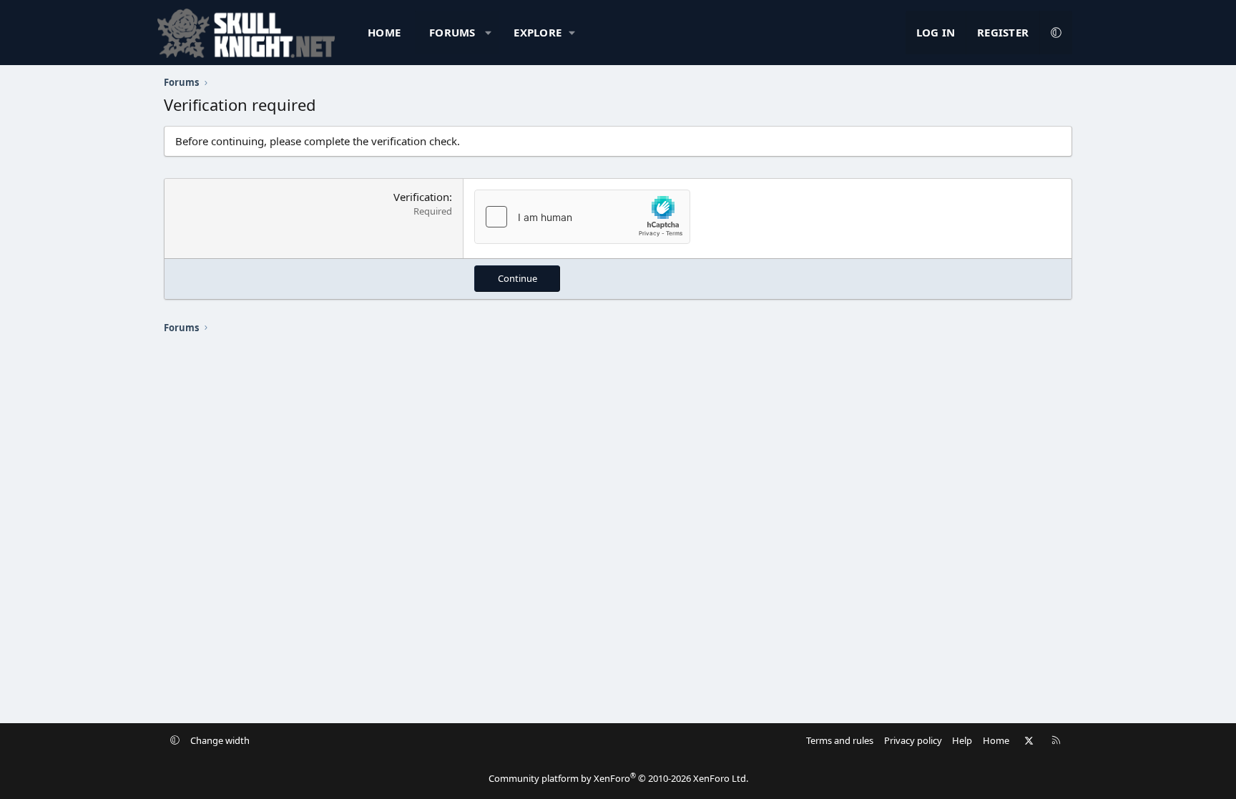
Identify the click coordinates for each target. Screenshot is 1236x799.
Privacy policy (913, 740)
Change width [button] (220, 740)
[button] (488, 32)
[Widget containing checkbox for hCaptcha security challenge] (582, 217)
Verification (421, 197)
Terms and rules (839, 740)
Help (962, 740)
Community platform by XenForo (618, 778)
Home (384, 32)
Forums (452, 32)
